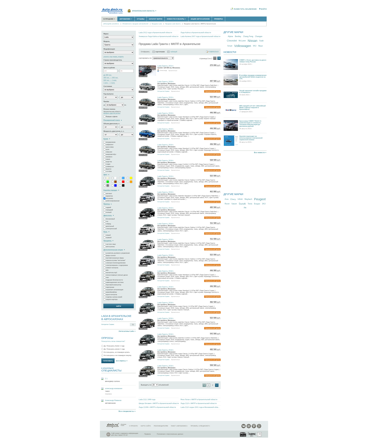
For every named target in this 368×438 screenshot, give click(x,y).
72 (133, 324)
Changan (258, 36)
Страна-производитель (112, 60)
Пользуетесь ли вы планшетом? (113, 341)
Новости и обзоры (176, 19)
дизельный (110, 226)
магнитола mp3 (111, 272)
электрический (111, 228)
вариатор (109, 196)
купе (107, 149)
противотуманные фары (115, 258)
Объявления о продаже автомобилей (135, 24)
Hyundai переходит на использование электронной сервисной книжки (250, 137)
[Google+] (259, 428)
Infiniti (240, 199)
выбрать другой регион (111, 113)
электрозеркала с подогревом (117, 265)
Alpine (230, 36)
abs (107, 270)
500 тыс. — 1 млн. (110, 80)
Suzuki (242, 203)
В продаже (109, 19)
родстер (109, 161)
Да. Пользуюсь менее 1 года (114, 349)
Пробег (106, 101)
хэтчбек (109, 171)
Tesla (250, 204)
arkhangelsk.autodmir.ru (111, 24)
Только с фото (111, 117)
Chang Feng (248, 36)
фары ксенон (111, 255)
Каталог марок (155, 19)
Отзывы (140, 19)
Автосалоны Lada (126, 331)
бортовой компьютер (113, 285)
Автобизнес (125, 19)
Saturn (234, 204)
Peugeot (260, 199)
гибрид (108, 224)
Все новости (259, 153)
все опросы (121, 361)
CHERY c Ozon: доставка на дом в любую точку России (252, 61)
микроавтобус (111, 154)
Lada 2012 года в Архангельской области (155, 33)
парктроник (110, 287)
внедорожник (110, 142)
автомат (109, 193)
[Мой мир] (248, 428)
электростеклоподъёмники (115, 263)
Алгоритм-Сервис (107, 324)
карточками (160, 52)
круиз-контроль (111, 294)
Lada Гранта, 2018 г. (165, 161)
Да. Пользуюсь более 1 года (114, 346)
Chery (233, 199)
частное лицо (111, 244)
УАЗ (254, 46)
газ (107, 221)
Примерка (218, 19)
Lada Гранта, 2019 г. (165, 82)
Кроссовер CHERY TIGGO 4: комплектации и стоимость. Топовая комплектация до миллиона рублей (250, 123)
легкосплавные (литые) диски (117, 275)
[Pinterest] (253, 428)
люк (107, 277)
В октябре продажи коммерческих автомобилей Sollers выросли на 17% (253, 77)
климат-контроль (112, 268)
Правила (147, 434)
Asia (226, 199)
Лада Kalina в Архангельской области (196, 33)
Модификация (109, 49)
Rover (227, 204)
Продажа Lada (157, 24)
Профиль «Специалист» (200, 426)
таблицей (173, 52)
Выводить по (146, 385)
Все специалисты (126, 411)
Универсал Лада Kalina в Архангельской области (158, 36)
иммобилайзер (111, 292)
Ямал (260, 46)
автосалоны (110, 246)
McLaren (242, 41)
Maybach (248, 199)
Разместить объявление (245, 9)
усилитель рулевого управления (118, 253)
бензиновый (110, 219)
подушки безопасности (114, 280)
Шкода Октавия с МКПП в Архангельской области (159, 403)
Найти (118, 306)
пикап (108, 159)
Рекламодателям (161, 426)
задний (108, 207)
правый (108, 237)
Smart (229, 46)
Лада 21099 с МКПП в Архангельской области (157, 407)
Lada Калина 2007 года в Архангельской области (200, 36)
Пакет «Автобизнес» (179, 426)
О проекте (133, 426)
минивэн (109, 157)
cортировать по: (145, 58)
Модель (106, 41)
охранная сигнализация (114, 289)
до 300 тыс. (107, 75)
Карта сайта (146, 426)
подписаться (213, 51)
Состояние (107, 86)
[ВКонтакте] (243, 428)
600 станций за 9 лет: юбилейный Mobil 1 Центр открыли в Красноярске (252, 107)
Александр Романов (113, 400)
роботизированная (112, 201)
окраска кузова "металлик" (115, 260)
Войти (264, 9)
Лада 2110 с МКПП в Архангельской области (199, 403)
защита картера (111, 299)
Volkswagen (242, 46)
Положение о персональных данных (170, 434)
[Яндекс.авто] (252, 434)
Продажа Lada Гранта (173, 24)
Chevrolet (232, 40)
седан (108, 164)
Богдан (257, 204)
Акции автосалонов (200, 19)
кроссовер (110, 147)
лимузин (109, 152)
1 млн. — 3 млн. (109, 83)
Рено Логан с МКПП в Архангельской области (199, 400)
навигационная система (114, 282)
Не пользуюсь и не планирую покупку (117, 355)
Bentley (238, 36)
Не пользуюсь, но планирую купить (117, 352)
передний (109, 210)
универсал (110, 166)
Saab (261, 41)
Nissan (252, 40)
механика (109, 198)
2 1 (106, 379)
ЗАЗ (264, 204)
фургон (108, 169)
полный (108, 212)
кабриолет (109, 144)
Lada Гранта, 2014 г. (165, 66)
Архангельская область (143, 11)
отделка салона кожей (114, 297)
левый (108, 235)
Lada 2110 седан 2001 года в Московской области (201, 407)
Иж (245, 208)
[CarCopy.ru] (243, 434)
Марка (105, 34)
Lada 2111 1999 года (147, 400)
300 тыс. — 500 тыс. (110, 77)
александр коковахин (113, 388)
